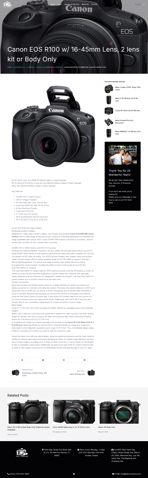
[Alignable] (140, 4)
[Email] (138, 4)
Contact (94, 4)
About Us (85, 4)
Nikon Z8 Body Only (106, 427)
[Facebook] (136, 4)
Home (53, 4)
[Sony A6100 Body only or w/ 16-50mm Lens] (74, 412)
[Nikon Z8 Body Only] (119, 412)
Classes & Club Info (71, 4)
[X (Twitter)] (43, 360)
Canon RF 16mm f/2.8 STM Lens (127, 111)
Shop (60, 4)
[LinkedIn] (84, 360)
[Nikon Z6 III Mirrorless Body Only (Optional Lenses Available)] (28, 412)
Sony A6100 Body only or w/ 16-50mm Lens (71, 427)
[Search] (144, 4)
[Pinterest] (63, 360)
